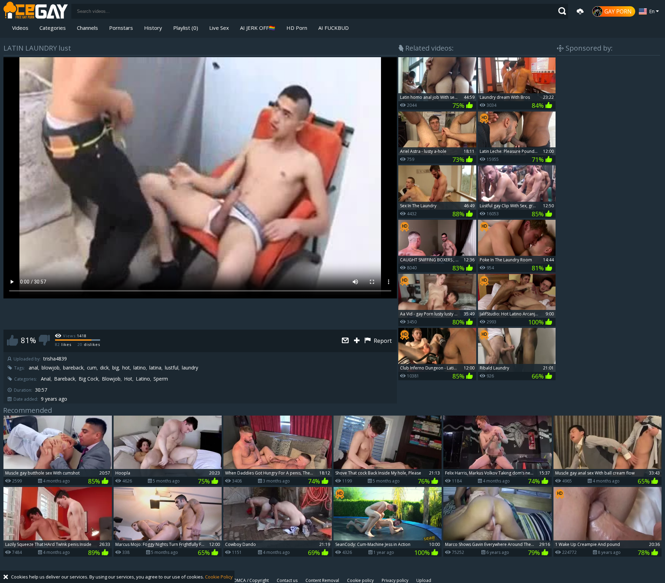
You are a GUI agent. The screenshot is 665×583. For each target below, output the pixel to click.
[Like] (12, 340)
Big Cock (88, 378)
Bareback (64, 378)
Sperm (160, 378)
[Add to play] (357, 341)
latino (139, 367)
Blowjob (111, 378)
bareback (73, 367)
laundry (190, 367)
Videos (20, 27)
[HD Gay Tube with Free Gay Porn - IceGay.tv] (35, 11)
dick (104, 367)
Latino (143, 378)
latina (155, 367)
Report (382, 341)
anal (33, 367)
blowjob (51, 367)
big (115, 367)
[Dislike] (44, 340)
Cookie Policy (219, 577)
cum (92, 367)
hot (126, 367)
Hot (128, 378)
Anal (46, 378)
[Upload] (580, 11)
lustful (171, 367)
